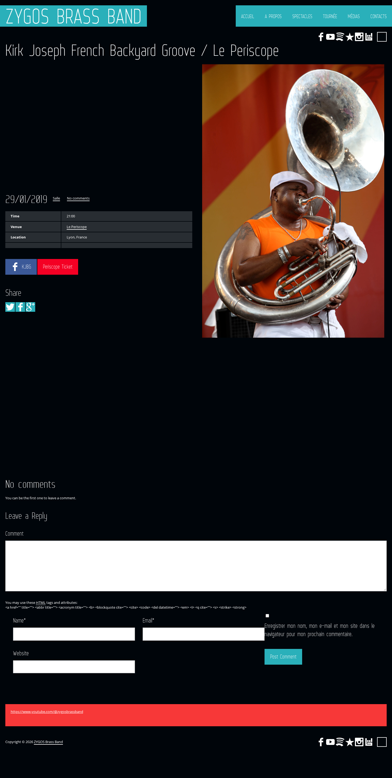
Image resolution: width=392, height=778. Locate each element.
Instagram (359, 37)
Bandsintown (369, 37)
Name (19, 620)
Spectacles (302, 16)
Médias (354, 16)
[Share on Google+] (30, 307)
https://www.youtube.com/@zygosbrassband (47, 711)
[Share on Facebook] (20, 307)
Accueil (247, 16)
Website (21, 653)
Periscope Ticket (58, 266)
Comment (14, 533)
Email (148, 620)
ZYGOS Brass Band (73, 16)
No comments (78, 198)
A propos (273, 16)
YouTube (330, 37)
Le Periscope (77, 226)
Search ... (382, 37)
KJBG (26, 266)
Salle (56, 198)
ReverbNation (349, 37)
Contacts (378, 16)
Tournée (330, 16)
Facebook (321, 37)
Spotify (340, 37)
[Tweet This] (10, 307)
